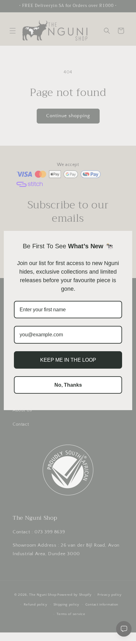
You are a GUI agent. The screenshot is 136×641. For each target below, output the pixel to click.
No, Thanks (68, 385)
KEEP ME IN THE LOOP (68, 360)
